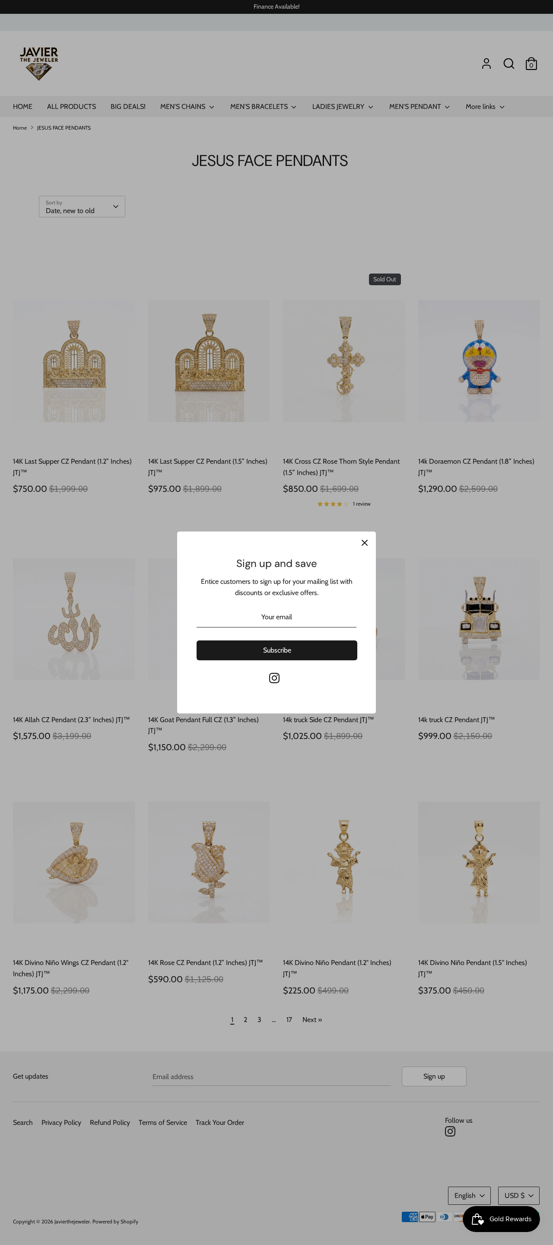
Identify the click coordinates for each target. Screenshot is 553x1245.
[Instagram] (274, 678)
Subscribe (277, 650)
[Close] (364, 542)
